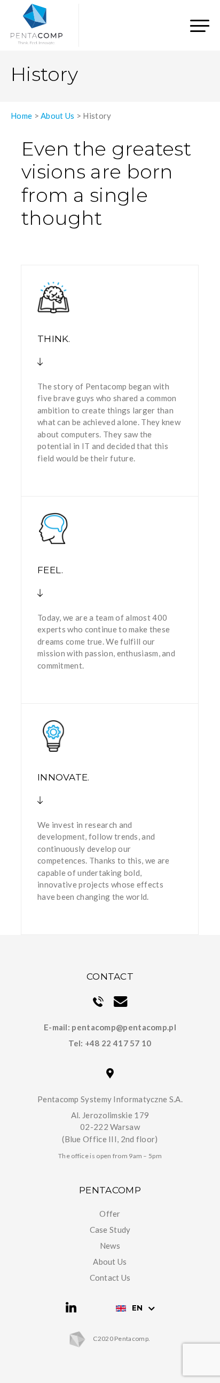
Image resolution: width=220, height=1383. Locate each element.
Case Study (110, 1229)
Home (21, 115)
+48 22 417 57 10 (118, 1043)
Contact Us (110, 1277)
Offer (110, 1213)
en (137, 1308)
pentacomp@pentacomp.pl (124, 1027)
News (110, 1245)
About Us (57, 115)
